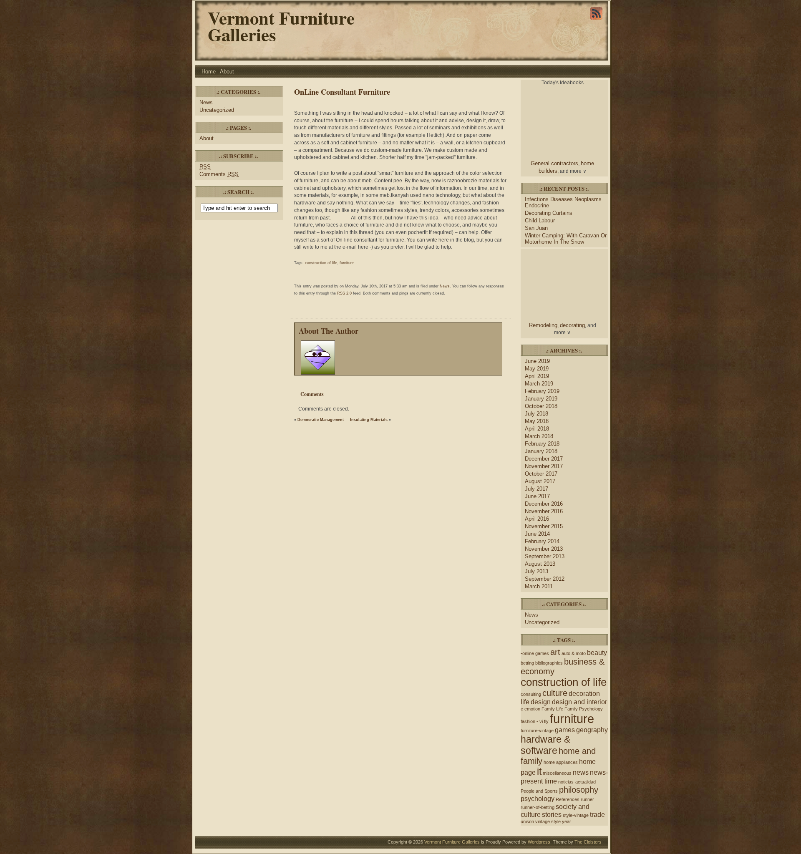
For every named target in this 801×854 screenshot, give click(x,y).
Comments (219, 174)
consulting (531, 694)
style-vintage (576, 815)
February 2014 (542, 541)
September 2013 (544, 556)
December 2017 (544, 459)
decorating (572, 325)
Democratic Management (320, 420)
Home (209, 71)
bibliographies (549, 662)
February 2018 (542, 444)
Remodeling (543, 325)
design (541, 701)
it (539, 771)
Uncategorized (216, 110)
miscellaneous (557, 773)
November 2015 (544, 526)
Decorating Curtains (548, 213)
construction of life (321, 263)
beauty (597, 652)
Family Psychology (583, 708)
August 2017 (540, 481)
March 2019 (539, 383)
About (227, 71)
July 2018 (536, 414)
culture (554, 693)
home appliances (561, 762)
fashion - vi (532, 721)
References (567, 799)
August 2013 (540, 564)
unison (527, 821)
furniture (347, 263)
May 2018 (537, 421)
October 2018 (541, 406)
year (566, 821)
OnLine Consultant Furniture (342, 91)
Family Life (552, 708)
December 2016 (544, 504)
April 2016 (537, 519)
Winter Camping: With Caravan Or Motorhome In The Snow (566, 238)
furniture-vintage (537, 730)
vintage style (548, 821)
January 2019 (541, 399)
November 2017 (544, 466)
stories (552, 814)
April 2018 (537, 429)
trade (597, 814)
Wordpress (539, 841)
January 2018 (541, 451)
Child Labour (540, 220)
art (555, 652)
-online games (535, 653)
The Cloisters (588, 841)
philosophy (578, 789)
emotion (532, 708)
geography (592, 729)
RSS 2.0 (344, 293)
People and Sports (539, 791)
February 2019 (542, 391)
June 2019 (537, 361)
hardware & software (545, 745)
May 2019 (537, 368)
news (581, 772)
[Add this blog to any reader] (596, 20)
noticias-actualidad (577, 781)
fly (546, 721)
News (206, 102)
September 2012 (544, 579)
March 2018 (539, 436)
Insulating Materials (369, 420)
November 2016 (544, 511)
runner (587, 799)
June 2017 (537, 496)
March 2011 (539, 586)
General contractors (554, 163)
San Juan (536, 228)
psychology (537, 798)
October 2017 (541, 474)
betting (527, 662)
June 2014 (537, 534)
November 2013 (544, 549)
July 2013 (536, 571)
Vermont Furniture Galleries (281, 26)
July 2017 (536, 489)
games (565, 729)
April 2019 (537, 376)
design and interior (579, 701)
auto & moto (574, 653)
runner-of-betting (537, 807)
